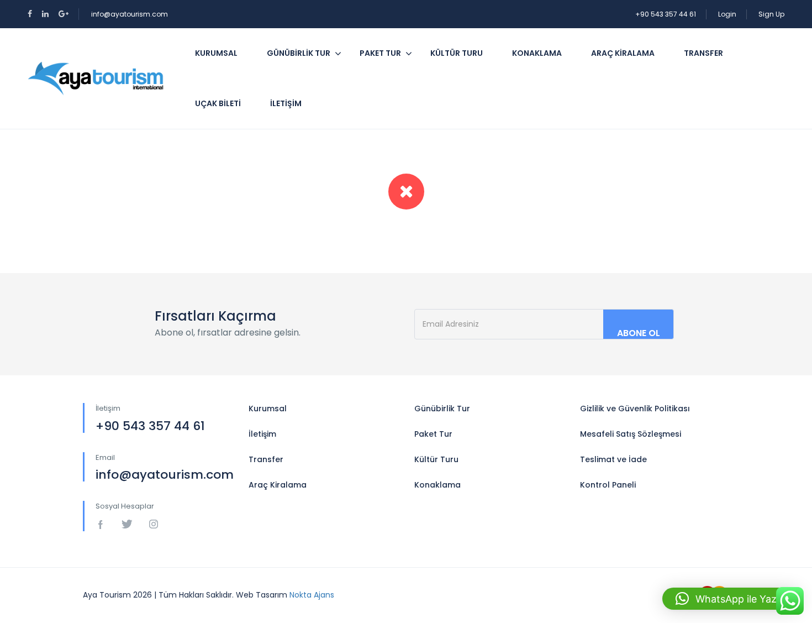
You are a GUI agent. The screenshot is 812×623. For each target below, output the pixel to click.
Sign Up (771, 14)
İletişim (286, 103)
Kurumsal (216, 53)
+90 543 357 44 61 (665, 14)
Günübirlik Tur (298, 53)
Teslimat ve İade (613, 459)
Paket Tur (380, 53)
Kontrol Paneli (608, 484)
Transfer (703, 53)
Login (727, 14)
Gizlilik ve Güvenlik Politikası (635, 408)
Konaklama (537, 53)
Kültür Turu (456, 53)
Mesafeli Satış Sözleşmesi (630, 433)
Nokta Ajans (311, 594)
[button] (731, 599)
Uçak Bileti (218, 103)
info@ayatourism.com (129, 14)
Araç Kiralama (623, 53)
